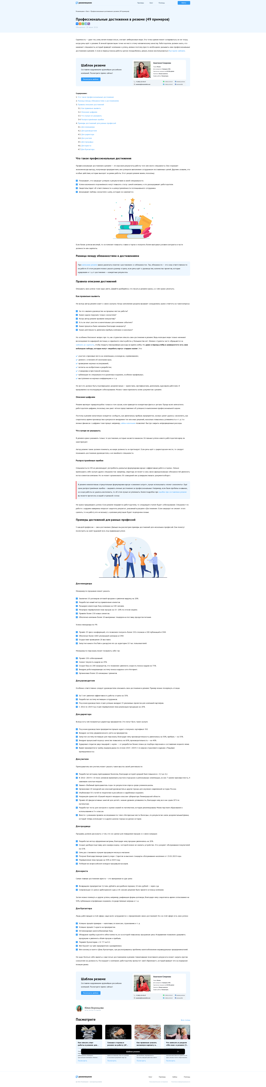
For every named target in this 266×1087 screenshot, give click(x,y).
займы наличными (128, 423)
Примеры (140, 3)
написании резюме (89, 265)
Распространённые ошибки (92, 119)
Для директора (87, 134)
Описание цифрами (89, 112)
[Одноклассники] (80, 24)
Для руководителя (89, 130)
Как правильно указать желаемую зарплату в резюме (147, 1043)
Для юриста (86, 145)
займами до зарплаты (85, 345)
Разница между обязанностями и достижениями (98, 101)
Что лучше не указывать (91, 116)
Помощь (162, 3)
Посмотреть (82, 1061)
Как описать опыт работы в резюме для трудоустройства (87, 1043)
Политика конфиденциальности (180, 1082)
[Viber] (88, 24)
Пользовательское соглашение (158, 1082)
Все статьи (185, 1020)
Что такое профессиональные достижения (96, 97)
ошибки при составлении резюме (173, 492)
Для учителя (86, 138)
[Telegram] (86, 24)
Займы (174, 1077)
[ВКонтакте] (77, 24)
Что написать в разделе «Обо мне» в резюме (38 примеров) (177, 1043)
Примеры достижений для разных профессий (97, 123)
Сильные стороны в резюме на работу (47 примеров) (117, 1043)
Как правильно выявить (91, 108)
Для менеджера (88, 127)
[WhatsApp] (83, 24)
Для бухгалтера (87, 149)
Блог (151, 3)
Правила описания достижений (91, 104)
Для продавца (87, 142)
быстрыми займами (177, 51)
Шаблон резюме (133, 1051)
